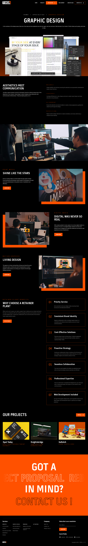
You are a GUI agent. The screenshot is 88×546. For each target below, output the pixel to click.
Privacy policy (47, 528)
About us (46, 524)
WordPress (5, 532)
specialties (39, 14)
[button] (51, 2)
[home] (7, 2)
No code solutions (7, 530)
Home (36, 2)
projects (42, 2)
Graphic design (56, 14)
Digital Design (16, 528)
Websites (5, 524)
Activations (35, 524)
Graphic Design (16, 524)
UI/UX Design (5, 526)
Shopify (4, 528)
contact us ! (44, 502)
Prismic (4, 535)
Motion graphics (16, 526)
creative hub (70, 2)
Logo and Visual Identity (26, 529)
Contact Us (46, 526)
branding (25, 524)
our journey (61, 2)
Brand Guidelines (27, 526)
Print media (15, 530)
